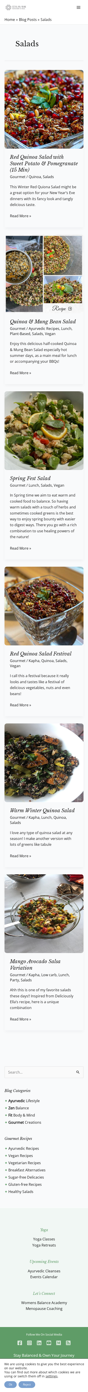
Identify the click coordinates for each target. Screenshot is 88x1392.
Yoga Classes (44, 1239)
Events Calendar (44, 1276)
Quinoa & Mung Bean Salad (43, 322)
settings (52, 1376)
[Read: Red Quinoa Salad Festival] (44, 605)
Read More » (20, 215)
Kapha (34, 660)
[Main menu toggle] (78, 7)
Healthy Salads (20, 1191)
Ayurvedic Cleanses (44, 1271)
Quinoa (35, 176)
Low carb (49, 974)
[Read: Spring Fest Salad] (44, 430)
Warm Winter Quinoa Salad (42, 811)
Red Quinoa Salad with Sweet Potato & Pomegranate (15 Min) (44, 163)
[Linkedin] (39, 1342)
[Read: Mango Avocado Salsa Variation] (44, 913)
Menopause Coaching (44, 1308)
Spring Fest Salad (30, 478)
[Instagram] (29, 1342)
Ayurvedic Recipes (44, 328)
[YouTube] (48, 1342)
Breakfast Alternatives (27, 1170)
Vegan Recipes (20, 1155)
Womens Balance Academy (44, 1302)
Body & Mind (21, 1115)
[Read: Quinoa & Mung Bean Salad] (44, 273)
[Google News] (68, 1342)
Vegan (50, 333)
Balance (18, 1108)
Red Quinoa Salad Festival (41, 654)
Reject (27, 1384)
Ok (10, 1384)
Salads (48, 176)
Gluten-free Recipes (25, 1184)
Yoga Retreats (44, 1245)
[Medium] (58, 1342)
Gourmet (17, 176)
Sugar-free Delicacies (26, 1177)
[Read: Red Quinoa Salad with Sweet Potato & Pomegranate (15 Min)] (44, 108)
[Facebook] (19, 1342)
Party (14, 980)
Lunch (66, 328)
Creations (24, 1122)
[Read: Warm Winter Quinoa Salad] (44, 762)
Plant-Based (20, 333)
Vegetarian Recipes (24, 1162)
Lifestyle (24, 1100)
